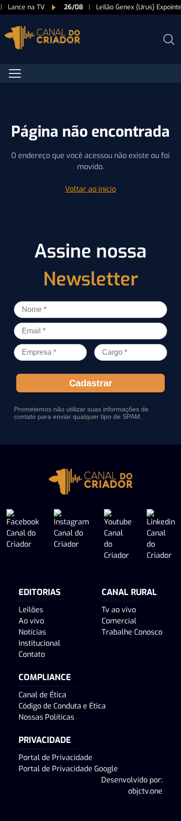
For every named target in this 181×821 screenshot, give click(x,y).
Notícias (32, 632)
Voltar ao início (90, 189)
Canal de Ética (42, 695)
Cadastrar (90, 383)
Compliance (45, 677)
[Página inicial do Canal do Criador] (42, 39)
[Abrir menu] (15, 73)
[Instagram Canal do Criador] (71, 535)
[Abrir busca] (169, 39)
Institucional (39, 643)
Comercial (119, 621)
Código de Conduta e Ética (62, 706)
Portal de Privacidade (55, 757)
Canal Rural (129, 592)
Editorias (40, 592)
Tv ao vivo (119, 610)
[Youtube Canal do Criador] (118, 535)
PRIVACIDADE (45, 740)
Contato (32, 654)
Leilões (31, 610)
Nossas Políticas (46, 717)
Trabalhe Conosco (132, 632)
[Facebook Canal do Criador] (22, 535)
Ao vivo (31, 621)
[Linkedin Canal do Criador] (161, 535)
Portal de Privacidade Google (68, 769)
